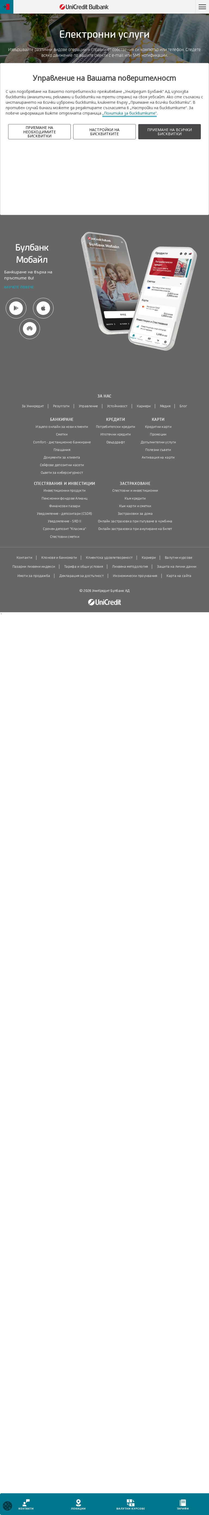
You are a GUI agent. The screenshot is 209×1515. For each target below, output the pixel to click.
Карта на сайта (179, 576)
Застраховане (135, 483)
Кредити (115, 419)
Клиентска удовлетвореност (109, 558)
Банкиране (62, 419)
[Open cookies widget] (7, 1506)
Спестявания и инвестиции (65, 483)
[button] (202, 7)
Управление (88, 406)
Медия (165, 406)
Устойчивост (117, 406)
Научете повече (19, 287)
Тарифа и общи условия (83, 566)
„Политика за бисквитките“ (129, 113)
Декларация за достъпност (81, 576)
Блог (183, 406)
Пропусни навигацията (169, 7)
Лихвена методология (130, 566)
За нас (104, 396)
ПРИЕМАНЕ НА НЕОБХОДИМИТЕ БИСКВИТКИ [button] (39, 131)
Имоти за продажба (33, 576)
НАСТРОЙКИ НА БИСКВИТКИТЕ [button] (104, 131)
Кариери (144, 406)
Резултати (61, 406)
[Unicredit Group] (104, 602)
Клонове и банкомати (59, 558)
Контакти (24, 558)
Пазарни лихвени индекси (34, 566)
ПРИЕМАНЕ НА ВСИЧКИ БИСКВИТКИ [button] (169, 131)
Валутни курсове (178, 558)
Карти (158, 419)
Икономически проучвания (135, 576)
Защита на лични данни (176, 566)
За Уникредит (33, 406)
